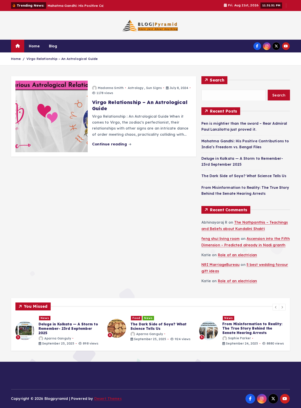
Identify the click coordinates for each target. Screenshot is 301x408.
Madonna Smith (111, 88)
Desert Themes (108, 398)
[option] (58, 330)
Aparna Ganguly (57, 338)
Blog (53, 46)
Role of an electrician (237, 254)
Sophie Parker (239, 338)
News (45, 318)
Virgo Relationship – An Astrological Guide (62, 59)
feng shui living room (220, 238)
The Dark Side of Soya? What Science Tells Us (243, 176)
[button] (276, 307)
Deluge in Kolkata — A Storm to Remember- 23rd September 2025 (68, 328)
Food (136, 318)
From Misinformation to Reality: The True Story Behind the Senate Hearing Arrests (252, 328)
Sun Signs (154, 88)
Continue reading (110, 144)
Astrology (135, 88)
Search (217, 80)
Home (34, 46)
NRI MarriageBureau (220, 264)
